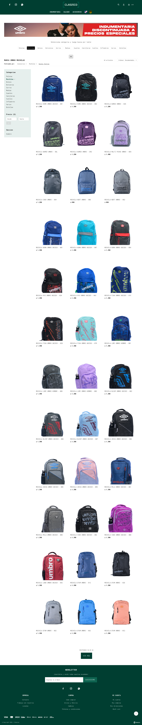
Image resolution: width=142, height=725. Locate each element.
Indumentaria (55, 12)
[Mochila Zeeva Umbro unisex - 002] (121, 420)
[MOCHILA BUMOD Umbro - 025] (121, 85)
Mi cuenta (116, 700)
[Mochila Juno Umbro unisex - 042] (52, 564)
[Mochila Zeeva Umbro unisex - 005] (52, 468)
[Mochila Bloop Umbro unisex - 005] (52, 420)
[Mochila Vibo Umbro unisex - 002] (86, 516)
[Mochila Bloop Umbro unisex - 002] (121, 372)
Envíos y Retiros (71, 703)
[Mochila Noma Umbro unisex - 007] (86, 229)
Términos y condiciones (71, 709)
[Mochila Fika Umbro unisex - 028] (52, 325)
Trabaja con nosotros (25, 703)
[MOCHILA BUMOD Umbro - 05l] (52, 133)
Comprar (58, 98)
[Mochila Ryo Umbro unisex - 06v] (86, 277)
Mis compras (116, 703)
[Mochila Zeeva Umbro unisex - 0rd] (86, 468)
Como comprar (71, 700)
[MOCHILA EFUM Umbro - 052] (52, 612)
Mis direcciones (116, 706)
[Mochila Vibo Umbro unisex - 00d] (121, 516)
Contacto (25, 700)
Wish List (116, 709)
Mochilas (32, 64)
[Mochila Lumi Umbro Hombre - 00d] (86, 372)
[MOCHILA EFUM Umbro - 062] (86, 612)
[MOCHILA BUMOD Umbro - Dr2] (86, 133)
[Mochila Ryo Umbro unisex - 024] (52, 277)
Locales (25, 706)
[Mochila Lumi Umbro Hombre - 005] (52, 372)
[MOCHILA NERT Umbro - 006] (86, 181)
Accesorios (77, 12)
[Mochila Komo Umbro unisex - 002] (86, 85)
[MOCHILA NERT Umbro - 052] (121, 181)
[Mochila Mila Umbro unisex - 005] (52, 516)
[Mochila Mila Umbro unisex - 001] (121, 468)
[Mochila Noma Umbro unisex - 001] (52, 229)
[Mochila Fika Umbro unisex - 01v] (121, 277)
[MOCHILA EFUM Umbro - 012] (86, 564)
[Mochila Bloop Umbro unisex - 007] (86, 420)
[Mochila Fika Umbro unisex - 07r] (86, 325)
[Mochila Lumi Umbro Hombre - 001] (121, 325)
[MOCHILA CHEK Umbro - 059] (52, 181)
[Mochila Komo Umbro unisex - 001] (52, 85)
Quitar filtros (44, 64)
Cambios (71, 706)
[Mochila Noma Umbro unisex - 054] (121, 229)
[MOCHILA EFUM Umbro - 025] (121, 564)
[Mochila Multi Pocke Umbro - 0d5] (121, 133)
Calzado (66, 12)
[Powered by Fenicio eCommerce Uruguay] (137, 722)
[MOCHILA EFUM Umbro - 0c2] (121, 612)
